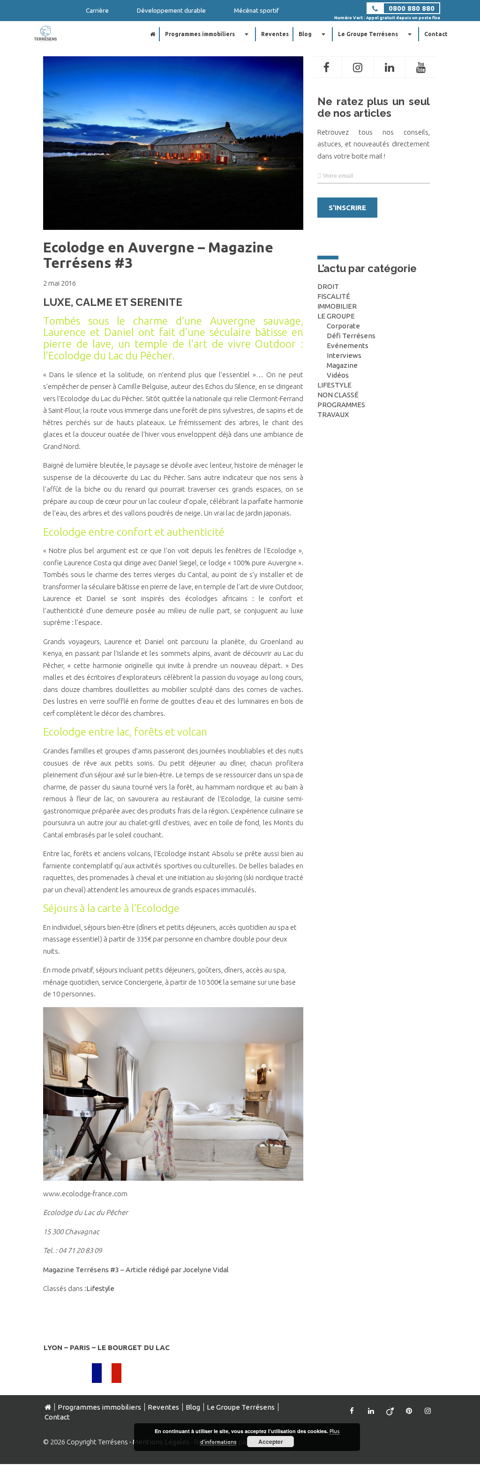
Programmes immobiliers (208, 34)
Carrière (97, 10)
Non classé (338, 395)
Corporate (343, 326)
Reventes (275, 34)
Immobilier (337, 306)
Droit (328, 286)
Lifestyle (100, 1288)
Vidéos (338, 375)
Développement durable (171, 10)
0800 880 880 (412, 8)
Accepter (270, 1441)
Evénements (347, 345)
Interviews (344, 355)
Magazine (342, 365)
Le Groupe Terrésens (376, 34)
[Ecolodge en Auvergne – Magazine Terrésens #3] (173, 225)
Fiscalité (333, 296)
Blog (313, 34)
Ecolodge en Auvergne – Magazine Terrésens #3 (158, 255)
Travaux (333, 414)
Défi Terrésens (351, 336)
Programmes (341, 405)
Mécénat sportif (256, 10)
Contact (436, 34)
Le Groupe (336, 316)
